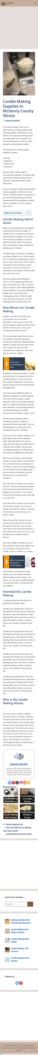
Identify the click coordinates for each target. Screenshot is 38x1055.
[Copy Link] (28, 782)
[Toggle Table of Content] (27, 213)
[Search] (30, 904)
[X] (17, 782)
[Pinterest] (13, 782)
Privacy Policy (6, 1048)
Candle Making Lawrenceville (19, 834)
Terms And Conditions (19, 1048)
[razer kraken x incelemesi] (19, 1054)
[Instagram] (21, 782)
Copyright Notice (28, 1045)
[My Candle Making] (7, 3)
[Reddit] (24, 782)
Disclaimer (32, 1048)
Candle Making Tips (14, 824)
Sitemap (19, 1050)
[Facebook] (9, 782)
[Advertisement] (19, 26)
